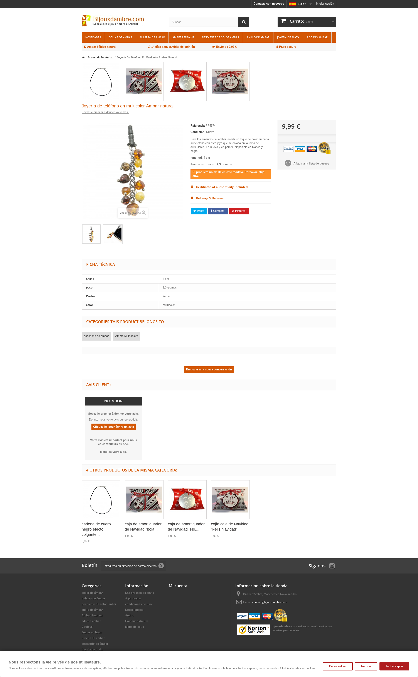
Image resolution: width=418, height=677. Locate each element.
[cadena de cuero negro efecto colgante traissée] (101, 81)
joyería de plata (288, 37)
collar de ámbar (120, 37)
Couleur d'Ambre (136, 621)
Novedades (93, 37)
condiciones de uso (138, 604)
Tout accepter (394, 666)
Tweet (200, 210)
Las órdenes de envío (139, 592)
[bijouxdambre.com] (122, 21)
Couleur (87, 626)
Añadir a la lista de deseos (311, 163)
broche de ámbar (93, 638)
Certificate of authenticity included (220, 187)
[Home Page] (83, 57)
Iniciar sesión (325, 3)
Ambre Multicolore (126, 336)
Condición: (197, 132)
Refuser (366, 666)
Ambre (129, 615)
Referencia (197, 125)
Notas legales (134, 609)
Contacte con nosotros (269, 3)
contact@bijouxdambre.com (269, 602)
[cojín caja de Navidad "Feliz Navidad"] (230, 81)
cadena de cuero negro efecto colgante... (96, 529)
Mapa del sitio (134, 626)
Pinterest (240, 210)
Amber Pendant (183, 37)
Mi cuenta (178, 585)
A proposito (133, 598)
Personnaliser (337, 666)
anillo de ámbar (258, 37)
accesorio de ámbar (96, 336)
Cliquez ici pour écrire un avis (113, 426)
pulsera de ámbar (152, 37)
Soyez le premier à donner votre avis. (105, 112)
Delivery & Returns (208, 198)
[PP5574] (91, 234)
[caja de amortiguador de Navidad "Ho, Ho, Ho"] (187, 81)
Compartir (218, 210)
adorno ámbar (317, 37)
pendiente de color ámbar (220, 37)
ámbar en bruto (92, 632)
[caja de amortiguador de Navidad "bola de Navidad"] (144, 81)
